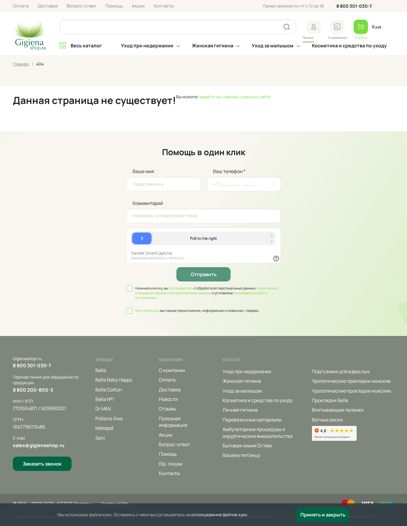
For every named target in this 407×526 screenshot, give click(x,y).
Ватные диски (327, 419)
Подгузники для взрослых (341, 371)
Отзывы (167, 408)
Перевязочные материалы (252, 419)
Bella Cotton (108, 389)
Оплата (21, 6)
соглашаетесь (181, 288)
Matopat (104, 428)
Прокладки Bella (330, 400)
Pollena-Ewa (109, 418)
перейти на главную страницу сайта (234, 96)
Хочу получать (147, 310)
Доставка (48, 6)
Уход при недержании (147, 46)
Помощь (114, 6)
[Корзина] (361, 27)
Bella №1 (104, 399)
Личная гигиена (240, 410)
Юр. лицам (170, 463)
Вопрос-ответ (81, 6)
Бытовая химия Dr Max (247, 445)
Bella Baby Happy (113, 379)
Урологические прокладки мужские (351, 391)
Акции (138, 6)
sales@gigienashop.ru (38, 445)
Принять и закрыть (322, 514)
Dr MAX (103, 408)
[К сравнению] (337, 27)
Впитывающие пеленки (337, 410)
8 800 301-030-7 (354, 6)
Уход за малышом (272, 46)
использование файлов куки (219, 514)
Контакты (164, 6)
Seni (100, 438)
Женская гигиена (212, 46)
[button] (314, 27)
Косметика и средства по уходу (349, 46)
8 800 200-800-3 (33, 390)
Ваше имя (143, 171)
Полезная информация (173, 421)
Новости (168, 399)
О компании (172, 370)
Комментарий (148, 203)
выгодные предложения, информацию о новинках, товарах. (197, 310)
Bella (100, 370)
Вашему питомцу (241, 455)
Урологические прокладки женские (351, 381)
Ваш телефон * (229, 171)
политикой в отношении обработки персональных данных (206, 290)
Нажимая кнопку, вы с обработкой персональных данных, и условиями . (206, 293)
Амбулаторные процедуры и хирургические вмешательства (258, 432)
